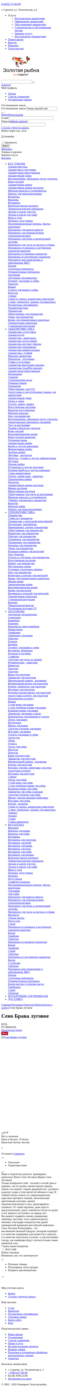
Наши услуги (15, 1343)
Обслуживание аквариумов (30, 24)
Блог (10, 1323)
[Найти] (33, 82)
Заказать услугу (23, 33)
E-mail (4, 118)
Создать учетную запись (15, 127)
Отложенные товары (20, 99)
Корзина (6, 158)
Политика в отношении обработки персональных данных (28, 1354)
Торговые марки (17, 1317)
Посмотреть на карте (20, 1378)
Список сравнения (18, 96)
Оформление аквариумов (29, 21)
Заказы (12, 93)
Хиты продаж (16, 48)
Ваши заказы (15, 1334)
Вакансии (13, 1311)
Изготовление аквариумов (30, 18)
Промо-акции (16, 39)
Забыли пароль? (19, 121)
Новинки (13, 45)
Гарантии (13, 1358)
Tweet (18, 1030)
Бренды (12, 42)
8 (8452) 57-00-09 (11, 4)
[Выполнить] (2, 112)
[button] (8, 1030)
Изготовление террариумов (30, 36)
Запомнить (11, 142)
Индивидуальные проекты (23, 1346)
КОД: (4, 1024)
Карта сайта (15, 1320)
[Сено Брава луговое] (14, 1037)
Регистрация (16, 114)
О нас (11, 1308)
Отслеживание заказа (13, 108)
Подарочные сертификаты (23, 1314)
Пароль (5, 121)
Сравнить (19, 1153)
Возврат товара (16, 1349)
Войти (5, 114)
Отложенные (15, 1337)
